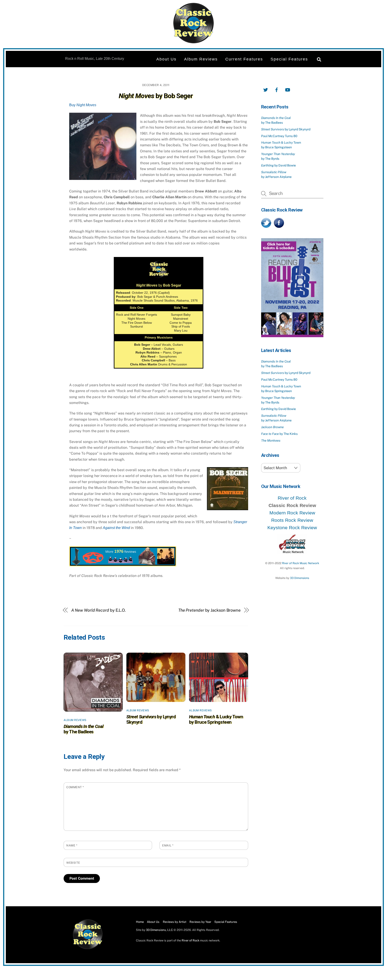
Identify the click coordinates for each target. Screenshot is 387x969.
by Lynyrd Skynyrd (285, 129)
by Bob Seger (156, 96)
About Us (166, 59)
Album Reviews (201, 59)
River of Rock (292, 498)
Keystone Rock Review (292, 527)
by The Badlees (83, 729)
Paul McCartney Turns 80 (279, 136)
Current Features (244, 59)
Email (168, 845)
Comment (75, 787)
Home (140, 922)
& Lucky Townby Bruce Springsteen (216, 719)
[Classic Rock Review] (88, 948)
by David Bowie (278, 165)
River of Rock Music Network (300, 563)
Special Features (289, 59)
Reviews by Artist (174, 922)
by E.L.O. (98, 610)
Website (73, 862)
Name (71, 845)
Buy (82, 105)
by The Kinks (279, 434)
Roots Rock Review (292, 520)
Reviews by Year (200, 922)
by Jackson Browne (209, 610)
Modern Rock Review (292, 512)
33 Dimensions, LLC (159, 930)
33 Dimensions (299, 578)
